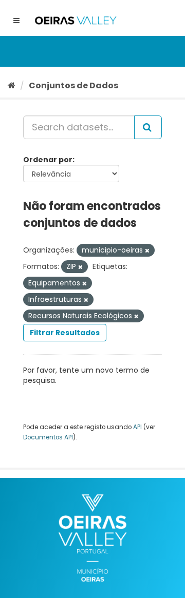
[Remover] (147, 250)
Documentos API (48, 437)
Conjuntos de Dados (73, 85)
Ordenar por (47, 160)
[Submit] (148, 127)
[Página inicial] (11, 85)
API (137, 427)
